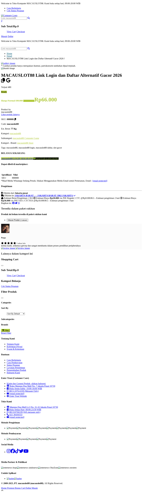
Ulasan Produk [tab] (17, 220)
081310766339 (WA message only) (24, 412)
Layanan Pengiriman (16, 367)
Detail (9, 56)
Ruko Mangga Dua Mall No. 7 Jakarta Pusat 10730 (32, 386)
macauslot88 (15, 133)
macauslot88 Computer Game (26, 138)
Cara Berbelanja (14, 8)
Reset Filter (6, 333)
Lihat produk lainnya (10, 114)
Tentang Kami (13, 344)
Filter (6, 330)
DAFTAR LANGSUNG (47, 158)
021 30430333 (15, 414)
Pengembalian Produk (16, 370)
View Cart (11, 31)
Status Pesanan (13, 365)
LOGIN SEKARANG (23, 158)
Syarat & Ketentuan (15, 349)
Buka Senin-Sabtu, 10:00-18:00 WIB (25, 388)
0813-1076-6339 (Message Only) (24, 391)
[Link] (9, 15)
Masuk (4, 36)
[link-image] (8, 63)
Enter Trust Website (18, 396)
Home (9, 53)
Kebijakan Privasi (14, 346)
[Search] (29, 48)
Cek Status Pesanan (15, 10)
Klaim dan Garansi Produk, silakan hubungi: (26, 383)
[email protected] (99, 181)
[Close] (2, 265)
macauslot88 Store (25, 143)
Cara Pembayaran (14, 362)
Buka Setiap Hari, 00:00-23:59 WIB (25, 409)
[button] (29, 18)
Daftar (10, 36)
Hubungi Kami (13, 372)
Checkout (20, 31)
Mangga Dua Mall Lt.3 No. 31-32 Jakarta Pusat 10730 (33, 407)
